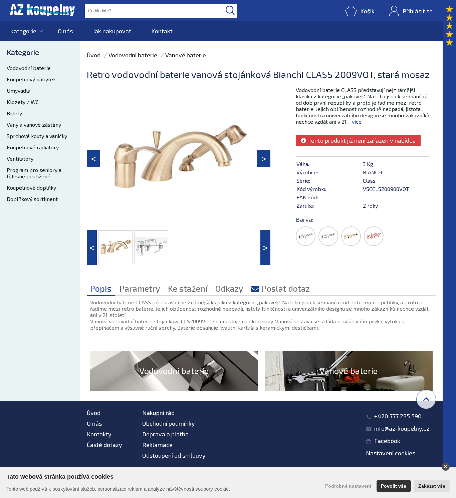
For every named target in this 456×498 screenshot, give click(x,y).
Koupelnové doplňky (31, 187)
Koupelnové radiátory (33, 147)
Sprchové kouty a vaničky (37, 136)
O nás (65, 31)
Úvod (93, 55)
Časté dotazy (104, 444)
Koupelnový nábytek (31, 79)
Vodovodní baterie (29, 68)
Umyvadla (18, 90)
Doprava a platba (165, 434)
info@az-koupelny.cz (401, 428)
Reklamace (157, 444)
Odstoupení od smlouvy (174, 455)
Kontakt (162, 31)
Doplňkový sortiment (32, 199)
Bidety (14, 113)
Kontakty (99, 434)
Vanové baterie (185, 55)
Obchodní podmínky (168, 423)
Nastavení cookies (390, 453)
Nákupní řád (158, 412)
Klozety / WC (23, 102)
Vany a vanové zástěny (34, 124)
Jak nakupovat (112, 31)
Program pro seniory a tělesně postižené (34, 173)
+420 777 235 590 (398, 416)
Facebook (387, 440)
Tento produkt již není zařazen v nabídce (361, 140)
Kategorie (23, 31)
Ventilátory (20, 158)
